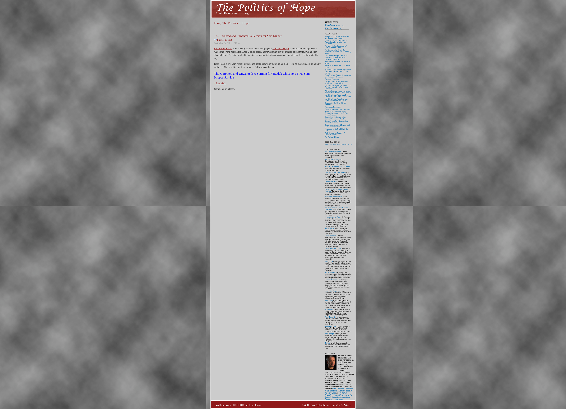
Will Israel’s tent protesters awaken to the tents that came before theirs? (338, 92)
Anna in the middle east (333, 152)
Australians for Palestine (333, 159)
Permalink (221, 83)
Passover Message (332, 79)
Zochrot (327, 343)
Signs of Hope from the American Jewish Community (336, 122)
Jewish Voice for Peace (333, 217)
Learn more (338, 399)
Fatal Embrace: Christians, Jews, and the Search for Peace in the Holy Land (339, 391)
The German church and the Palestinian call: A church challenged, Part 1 (338, 51)
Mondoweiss (329, 309)
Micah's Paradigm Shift (333, 280)
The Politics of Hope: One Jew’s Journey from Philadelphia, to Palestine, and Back (336, 57)
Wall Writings (329, 334)
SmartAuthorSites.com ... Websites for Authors (330, 405)
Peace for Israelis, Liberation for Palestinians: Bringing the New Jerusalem (336, 42)
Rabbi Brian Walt (331, 326)
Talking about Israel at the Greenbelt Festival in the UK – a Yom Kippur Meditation (338, 87)
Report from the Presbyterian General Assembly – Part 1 (335, 118)
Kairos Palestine (330, 236)
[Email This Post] (215, 40)
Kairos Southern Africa (333, 248)
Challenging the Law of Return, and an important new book (337, 126)
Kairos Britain (329, 228)
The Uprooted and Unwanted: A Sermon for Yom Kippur (248, 35)
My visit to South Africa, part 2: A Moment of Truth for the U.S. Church (338, 96)
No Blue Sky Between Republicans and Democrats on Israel (337, 37)
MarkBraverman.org (334, 25)
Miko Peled (329, 300)
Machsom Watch (331, 272)
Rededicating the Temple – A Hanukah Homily (335, 134)
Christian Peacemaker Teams (335, 172)
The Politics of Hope (332, 137)
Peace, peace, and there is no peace (338, 109)
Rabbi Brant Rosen (223, 48)
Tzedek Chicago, (281, 48)
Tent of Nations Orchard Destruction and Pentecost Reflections (338, 76)
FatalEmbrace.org (333, 28)
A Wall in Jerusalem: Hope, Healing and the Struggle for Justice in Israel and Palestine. (338, 396)
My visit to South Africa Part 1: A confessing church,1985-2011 (336, 100)
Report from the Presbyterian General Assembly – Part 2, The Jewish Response (336, 113)
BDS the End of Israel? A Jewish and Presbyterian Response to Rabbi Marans (338, 71)
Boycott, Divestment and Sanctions (337, 167)
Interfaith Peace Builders (333, 197)
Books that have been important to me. (338, 144)
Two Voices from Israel (333, 107)
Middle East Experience (333, 291)
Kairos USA (329, 261)
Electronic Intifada (331, 182)
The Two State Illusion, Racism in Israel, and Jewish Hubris (336, 82)
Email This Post (224, 40)
